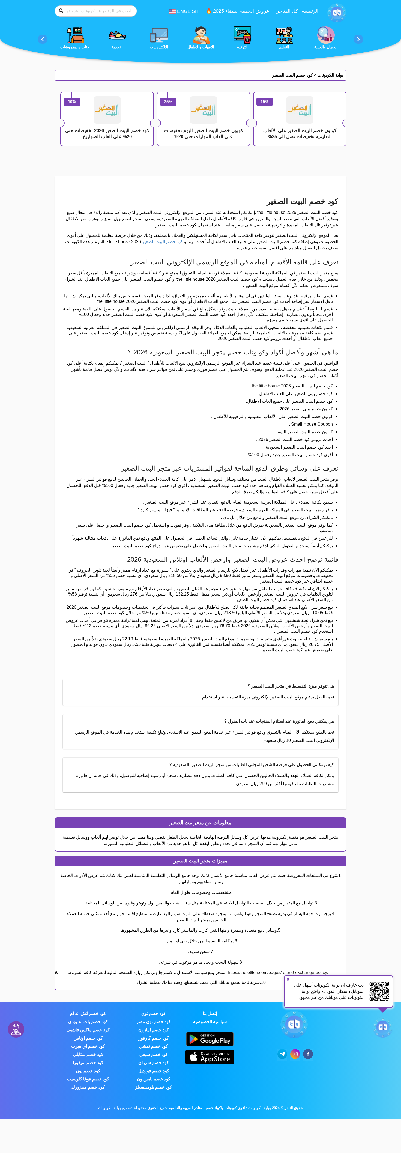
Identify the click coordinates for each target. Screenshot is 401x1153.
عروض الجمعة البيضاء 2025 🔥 (238, 11)
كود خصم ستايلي (88, 1054)
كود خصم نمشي (153, 1046)
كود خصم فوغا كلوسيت (88, 1079)
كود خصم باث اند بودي (88, 1021)
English (187, 11)
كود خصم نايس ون (153, 1079)
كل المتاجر (287, 11)
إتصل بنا (210, 1013)
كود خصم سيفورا (88, 1062)
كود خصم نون (153, 1013)
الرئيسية (310, 11)
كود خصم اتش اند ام (88, 1013)
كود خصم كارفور (154, 1038)
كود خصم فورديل (153, 1070)
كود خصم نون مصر (153, 1021)
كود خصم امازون (153, 1029)
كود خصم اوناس (88, 1038)
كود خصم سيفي (153, 1054)
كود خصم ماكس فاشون (88, 1029)
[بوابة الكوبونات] (336, 12)
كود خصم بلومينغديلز (153, 1087)
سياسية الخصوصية (210, 1021)
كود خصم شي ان (153, 1062)
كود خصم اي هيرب (88, 1046)
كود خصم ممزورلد (88, 1087)
